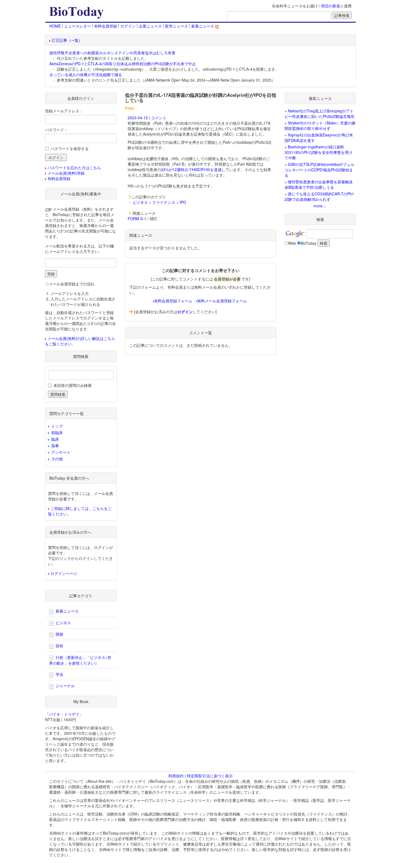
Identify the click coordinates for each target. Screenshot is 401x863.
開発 (59, 634)
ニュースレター (77, 26)
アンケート (60, 452)
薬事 (55, 445)
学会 (59, 674)
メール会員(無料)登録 (66, 173)
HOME (55, 26)
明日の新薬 (330, 5)
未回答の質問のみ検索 (72, 385)
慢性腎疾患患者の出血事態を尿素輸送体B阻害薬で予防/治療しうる (319, 184)
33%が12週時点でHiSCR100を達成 (191, 169)
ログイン (128, 26)
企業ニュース (150, 26)
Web (292, 243)
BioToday (308, 243)
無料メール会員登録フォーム (222, 300)
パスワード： (56, 129)
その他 (57, 458)
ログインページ (63, 573)
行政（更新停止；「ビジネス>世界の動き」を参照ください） (80, 660)
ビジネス (140, 202)
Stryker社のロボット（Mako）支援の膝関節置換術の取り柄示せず (320, 125)
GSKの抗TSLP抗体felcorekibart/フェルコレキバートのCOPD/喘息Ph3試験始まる (319, 170)
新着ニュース (203, 26)
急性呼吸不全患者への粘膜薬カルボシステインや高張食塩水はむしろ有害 (112, 52)
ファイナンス (163, 202)
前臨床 (57, 432)
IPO (182, 202)
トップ (57, 426)
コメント (158, 117)
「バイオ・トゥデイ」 (64, 714)
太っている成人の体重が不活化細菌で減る (85, 74)
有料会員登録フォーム (173, 300)
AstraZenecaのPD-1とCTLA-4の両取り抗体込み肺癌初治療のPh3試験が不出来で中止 (122, 63)
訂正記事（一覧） (67, 40)
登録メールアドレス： (64, 111)
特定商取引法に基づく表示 (210, 775)
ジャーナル (65, 685)
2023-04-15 (138, 117)
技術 (59, 645)
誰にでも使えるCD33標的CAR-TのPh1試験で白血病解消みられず (319, 196)
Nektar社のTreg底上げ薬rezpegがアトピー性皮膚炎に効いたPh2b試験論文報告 (320, 113)
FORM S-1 (137, 218)
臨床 (55, 439)
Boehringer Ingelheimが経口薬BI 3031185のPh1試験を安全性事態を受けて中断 (318, 152)
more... (319, 205)
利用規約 (176, 775)
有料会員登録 (105, 26)
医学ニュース (176, 26)
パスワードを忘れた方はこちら (74, 167)
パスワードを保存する (69, 148)
